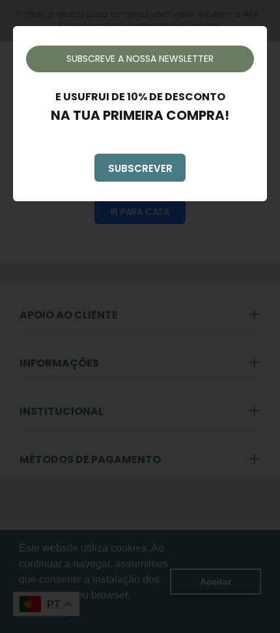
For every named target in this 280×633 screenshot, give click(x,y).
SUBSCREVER (140, 168)
